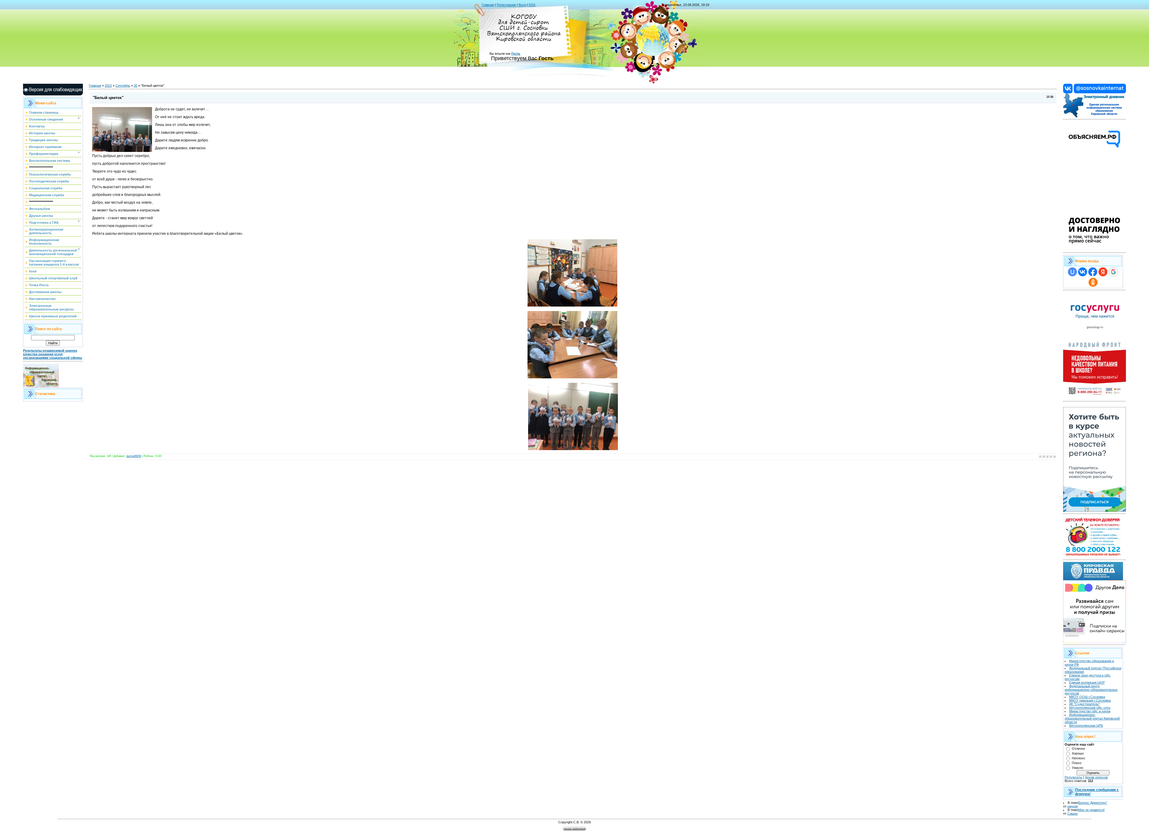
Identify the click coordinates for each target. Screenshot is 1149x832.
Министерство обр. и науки (1089, 711)
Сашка (1072, 813)
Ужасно (1077, 767)
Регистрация (506, 5)
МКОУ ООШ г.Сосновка (1087, 697)
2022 (108, 85)
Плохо (1076, 763)
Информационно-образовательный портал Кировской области (1092, 718)
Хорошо (1078, 753)
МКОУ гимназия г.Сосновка (1090, 700)
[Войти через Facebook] (1092, 271)
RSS (532, 5)
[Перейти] (1094, 92)
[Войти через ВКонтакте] (1082, 271)
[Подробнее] (1094, 249)
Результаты (1073, 777)
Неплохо (1078, 758)
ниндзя (1072, 806)
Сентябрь (122, 85)
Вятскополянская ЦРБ (1086, 725)
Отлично (1078, 748)
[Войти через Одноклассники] (1093, 282)
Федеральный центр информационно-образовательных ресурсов (1091, 689)
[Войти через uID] (1072, 271)
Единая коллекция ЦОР (1087, 682)
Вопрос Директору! (1092, 802)
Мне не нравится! (1091, 810)
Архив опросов (1096, 777)
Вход (522, 5)
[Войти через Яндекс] (1102, 271)
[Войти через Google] (1113, 272)
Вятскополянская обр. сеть (1089, 707)
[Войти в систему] (1094, 116)
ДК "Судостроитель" (1084, 704)
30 (135, 85)
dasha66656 (133, 456)
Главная (488, 5)
